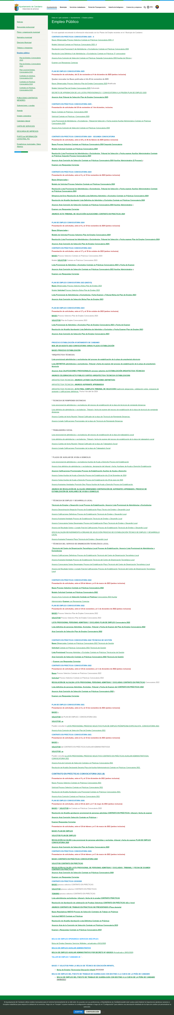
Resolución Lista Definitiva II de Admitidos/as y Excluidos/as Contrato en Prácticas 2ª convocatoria (88, 54)
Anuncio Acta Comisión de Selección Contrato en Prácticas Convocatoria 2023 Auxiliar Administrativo (92, 269)
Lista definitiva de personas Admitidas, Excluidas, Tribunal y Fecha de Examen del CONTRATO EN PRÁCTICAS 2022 (98, 687)
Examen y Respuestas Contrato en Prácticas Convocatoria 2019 (77, 930)
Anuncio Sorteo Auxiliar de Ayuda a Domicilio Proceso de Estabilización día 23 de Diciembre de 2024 (89, 475)
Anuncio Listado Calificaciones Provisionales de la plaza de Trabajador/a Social (81, 448)
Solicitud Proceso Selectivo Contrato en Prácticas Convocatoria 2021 (77, 787)
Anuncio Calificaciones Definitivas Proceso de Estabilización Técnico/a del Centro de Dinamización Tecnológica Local (95, 555)
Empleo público (23, 53)
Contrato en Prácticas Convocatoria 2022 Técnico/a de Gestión (79, 648)
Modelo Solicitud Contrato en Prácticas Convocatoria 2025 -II (74, 45)
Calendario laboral (23, 121)
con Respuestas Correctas (76, 601)
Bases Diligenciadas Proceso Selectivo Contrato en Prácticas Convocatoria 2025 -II (83, 40)
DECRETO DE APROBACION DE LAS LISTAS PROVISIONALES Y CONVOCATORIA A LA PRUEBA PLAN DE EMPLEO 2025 (99, 93)
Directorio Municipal (24, 42)
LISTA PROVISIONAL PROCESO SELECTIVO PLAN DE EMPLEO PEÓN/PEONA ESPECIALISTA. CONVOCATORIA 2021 (113, 726)
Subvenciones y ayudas (26, 105)
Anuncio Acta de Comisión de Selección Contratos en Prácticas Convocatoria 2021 (82, 763)
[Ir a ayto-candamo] (28, 6)
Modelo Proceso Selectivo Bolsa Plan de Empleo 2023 (76, 290)
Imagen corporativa (24, 116)
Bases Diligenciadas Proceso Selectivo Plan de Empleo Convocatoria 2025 (79, 84)
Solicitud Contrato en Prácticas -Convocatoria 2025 (70, 116)
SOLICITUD (56, 618)
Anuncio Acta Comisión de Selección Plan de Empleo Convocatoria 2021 (78, 730)
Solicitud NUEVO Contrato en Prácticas (67, 916)
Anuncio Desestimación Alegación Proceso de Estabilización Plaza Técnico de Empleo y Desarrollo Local (91, 510)
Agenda (20, 111)
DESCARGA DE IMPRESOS (27, 131)
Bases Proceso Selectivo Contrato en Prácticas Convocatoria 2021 (76, 783)
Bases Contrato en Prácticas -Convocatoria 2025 (70, 112)
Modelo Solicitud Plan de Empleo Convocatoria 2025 (71, 88)
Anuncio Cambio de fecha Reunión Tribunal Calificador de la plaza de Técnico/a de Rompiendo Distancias (91, 417)
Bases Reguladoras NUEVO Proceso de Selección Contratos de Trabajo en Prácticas (85, 912)
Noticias (20, 22)
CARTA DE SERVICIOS (26, 126)
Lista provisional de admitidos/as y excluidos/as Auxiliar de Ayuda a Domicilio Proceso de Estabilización (90, 462)
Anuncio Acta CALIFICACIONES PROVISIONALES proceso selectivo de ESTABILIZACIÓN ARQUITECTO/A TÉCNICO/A (98, 371)
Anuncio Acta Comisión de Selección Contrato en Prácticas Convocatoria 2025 (81, 128)
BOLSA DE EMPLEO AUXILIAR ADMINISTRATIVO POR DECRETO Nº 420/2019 (82, 952)
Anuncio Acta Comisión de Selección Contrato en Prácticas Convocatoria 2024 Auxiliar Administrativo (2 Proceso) (97, 160)
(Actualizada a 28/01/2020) (123, 952)
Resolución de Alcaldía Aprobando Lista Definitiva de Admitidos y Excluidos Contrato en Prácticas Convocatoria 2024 (98, 200)
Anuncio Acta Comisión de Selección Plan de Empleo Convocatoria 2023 (80, 334)
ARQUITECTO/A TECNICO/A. (83, 380)
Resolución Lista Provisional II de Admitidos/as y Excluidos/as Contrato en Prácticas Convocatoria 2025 (90, 49)
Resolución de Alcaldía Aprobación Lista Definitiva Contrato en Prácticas (80, 921)
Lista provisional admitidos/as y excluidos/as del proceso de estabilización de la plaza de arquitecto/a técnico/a (96, 359)
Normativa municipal (24, 37)
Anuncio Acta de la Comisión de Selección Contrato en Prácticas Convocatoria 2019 (85, 925)
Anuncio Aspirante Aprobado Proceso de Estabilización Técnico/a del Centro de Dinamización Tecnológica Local (93, 560)
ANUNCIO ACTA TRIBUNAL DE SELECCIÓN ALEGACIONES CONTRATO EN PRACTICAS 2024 (88, 214)
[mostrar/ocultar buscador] (145, 7)
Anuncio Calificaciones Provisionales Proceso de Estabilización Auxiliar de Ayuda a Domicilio (89, 471)
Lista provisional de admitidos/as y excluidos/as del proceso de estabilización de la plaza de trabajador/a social (93, 435)
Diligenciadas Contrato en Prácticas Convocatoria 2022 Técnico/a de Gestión (83, 643)
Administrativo (57, 601)
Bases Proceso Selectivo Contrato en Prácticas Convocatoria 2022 (78, 588)
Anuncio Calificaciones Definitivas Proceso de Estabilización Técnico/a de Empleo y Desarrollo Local (89, 514)
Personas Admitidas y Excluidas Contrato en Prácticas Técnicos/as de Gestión (88, 652)
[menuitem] (52, 7)
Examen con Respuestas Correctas (65, 63)
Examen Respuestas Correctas (64, 822)
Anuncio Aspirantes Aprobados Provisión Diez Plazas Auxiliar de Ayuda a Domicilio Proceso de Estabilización (92, 484)
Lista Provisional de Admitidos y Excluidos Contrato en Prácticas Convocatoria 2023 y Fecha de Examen (93, 265)
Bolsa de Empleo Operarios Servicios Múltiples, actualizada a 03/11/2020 (79, 943)
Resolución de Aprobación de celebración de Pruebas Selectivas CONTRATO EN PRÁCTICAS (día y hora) (93, 903)
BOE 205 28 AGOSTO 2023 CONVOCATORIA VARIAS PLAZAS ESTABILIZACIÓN (83, 346)
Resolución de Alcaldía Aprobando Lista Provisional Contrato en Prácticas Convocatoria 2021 (86, 792)
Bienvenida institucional (25, 27)
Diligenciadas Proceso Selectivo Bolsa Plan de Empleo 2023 (77, 286)
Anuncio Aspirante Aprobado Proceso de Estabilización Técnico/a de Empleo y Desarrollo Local (87, 519)
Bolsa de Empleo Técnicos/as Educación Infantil (76, 970)
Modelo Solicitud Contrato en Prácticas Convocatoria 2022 (75, 592)
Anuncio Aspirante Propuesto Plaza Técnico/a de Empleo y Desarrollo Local (80, 539)
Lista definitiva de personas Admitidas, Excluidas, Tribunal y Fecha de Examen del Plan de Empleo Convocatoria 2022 (98, 627)
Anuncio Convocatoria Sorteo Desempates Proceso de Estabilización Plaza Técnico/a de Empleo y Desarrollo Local (94, 523)
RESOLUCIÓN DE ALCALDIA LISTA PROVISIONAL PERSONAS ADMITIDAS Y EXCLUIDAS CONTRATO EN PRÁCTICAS (98, 682)
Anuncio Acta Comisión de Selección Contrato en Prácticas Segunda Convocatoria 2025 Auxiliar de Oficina (91, 58)
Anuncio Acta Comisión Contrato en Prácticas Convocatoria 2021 (76, 796)
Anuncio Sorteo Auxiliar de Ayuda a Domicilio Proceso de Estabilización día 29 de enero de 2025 (87, 480)
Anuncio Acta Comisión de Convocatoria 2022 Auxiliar (84, 597)
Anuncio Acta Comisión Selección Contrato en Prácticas (74, 817)
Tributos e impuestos (24, 48)
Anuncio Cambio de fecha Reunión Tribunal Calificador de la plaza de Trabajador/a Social (84, 444)
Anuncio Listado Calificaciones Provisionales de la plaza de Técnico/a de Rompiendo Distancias (87, 421)
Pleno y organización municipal (28, 32)
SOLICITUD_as (57, 751)
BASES (54, 613)
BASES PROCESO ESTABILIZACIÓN (66, 350)
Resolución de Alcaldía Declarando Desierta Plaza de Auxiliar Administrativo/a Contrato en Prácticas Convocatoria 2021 (96, 768)
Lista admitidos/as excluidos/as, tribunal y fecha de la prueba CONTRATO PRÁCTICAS (86, 898)
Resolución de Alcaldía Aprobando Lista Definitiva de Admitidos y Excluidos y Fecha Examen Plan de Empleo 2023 (97, 329)
